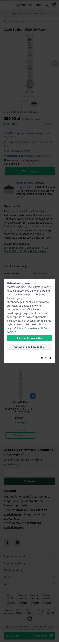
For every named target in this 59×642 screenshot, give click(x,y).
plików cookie (25, 290)
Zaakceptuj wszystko (29, 338)
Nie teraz (46, 357)
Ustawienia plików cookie (29, 347)
